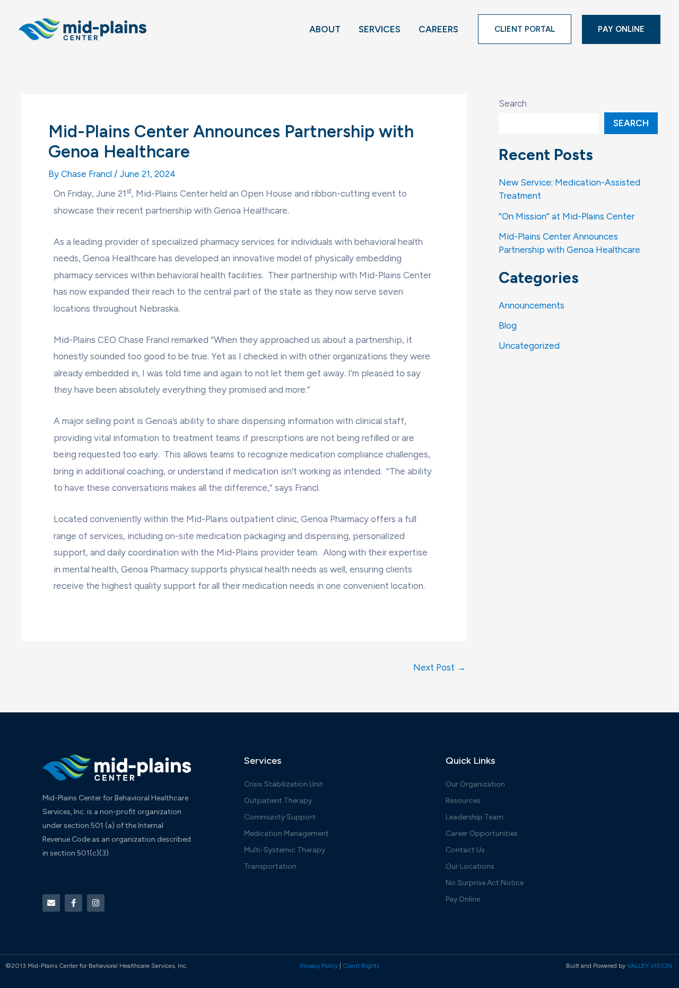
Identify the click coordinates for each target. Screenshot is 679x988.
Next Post (439, 667)
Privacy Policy (319, 965)
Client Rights (361, 965)
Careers (438, 29)
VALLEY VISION (650, 965)
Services (380, 29)
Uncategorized (529, 345)
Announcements (531, 305)
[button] (524, 29)
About (325, 29)
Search (513, 103)
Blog (508, 325)
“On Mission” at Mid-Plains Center (566, 216)
